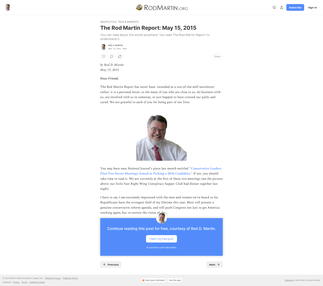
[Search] (274, 7)
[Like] (103, 56)
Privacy (16, 282)
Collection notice (37, 282)
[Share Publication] (281, 7)
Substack (289, 280)
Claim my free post (161, 238)
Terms (24, 282)
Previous (113, 264)
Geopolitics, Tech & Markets (119, 21)
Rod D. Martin (115, 45)
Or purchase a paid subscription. (161, 247)
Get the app (175, 280)
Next (212, 264)
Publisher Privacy (53, 278)
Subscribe (295, 7)
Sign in (312, 7)
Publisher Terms (70, 278)
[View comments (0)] (111, 56)
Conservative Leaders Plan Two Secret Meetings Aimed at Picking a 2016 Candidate (160, 171)
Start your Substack (155, 280)
